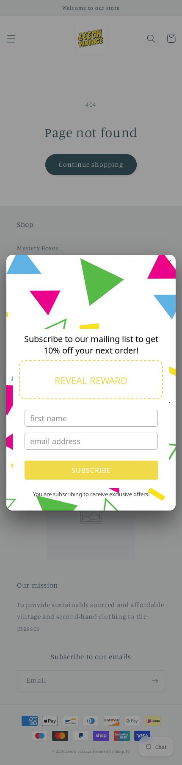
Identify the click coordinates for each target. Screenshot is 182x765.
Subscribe (91, 470)
